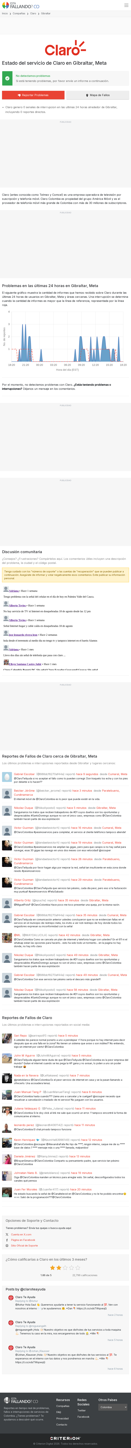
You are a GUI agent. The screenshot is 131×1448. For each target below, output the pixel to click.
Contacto (61, 1424)
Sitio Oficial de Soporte (24, 1245)
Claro (33, 13)
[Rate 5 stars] (78, 1267)
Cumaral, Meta (117, 774)
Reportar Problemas (35, 95)
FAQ (58, 1412)
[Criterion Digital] (65, 1438)
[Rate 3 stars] (65, 1267)
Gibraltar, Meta (106, 808)
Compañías (19, 13)
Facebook (83, 1416)
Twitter (81, 1410)
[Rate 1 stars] (53, 1267)
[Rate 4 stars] (72, 1267)
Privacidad (62, 1418)
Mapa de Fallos (100, 95)
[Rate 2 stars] (59, 1267)
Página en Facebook (23, 1240)
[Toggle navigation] (126, 5)
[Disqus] (65, 627)
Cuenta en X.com (21, 1234)
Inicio (5, 13)
